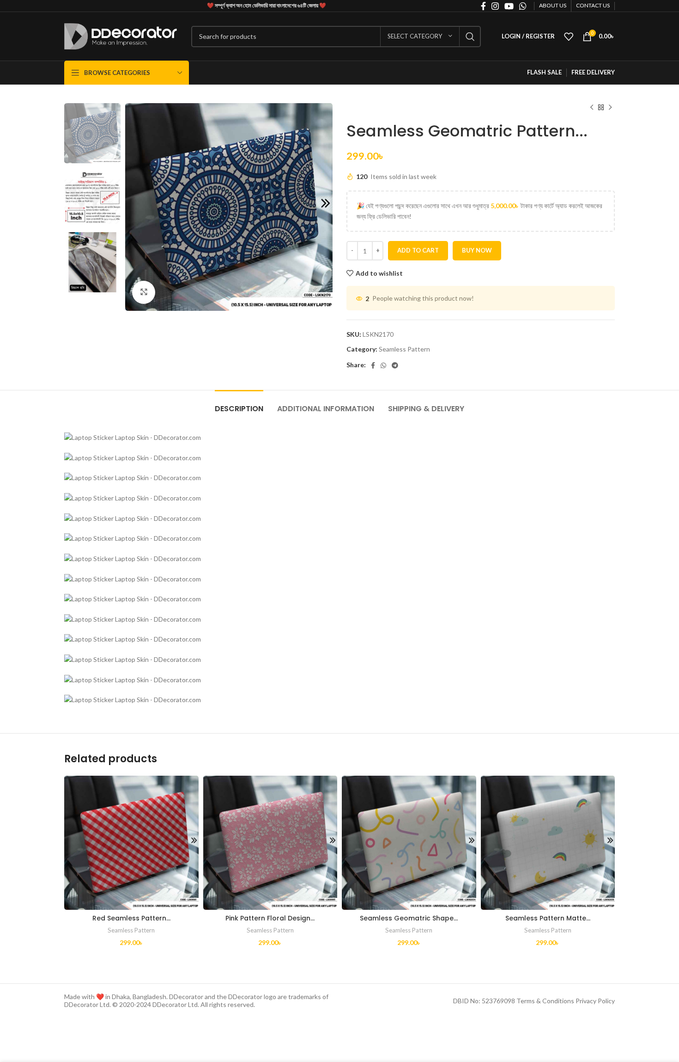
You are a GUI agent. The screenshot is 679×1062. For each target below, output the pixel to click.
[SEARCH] (470, 36)
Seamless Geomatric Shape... (409, 918)
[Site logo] (120, 35)
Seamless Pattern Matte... (547, 918)
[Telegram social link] (395, 365)
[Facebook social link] (373, 365)
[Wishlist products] (568, 36)
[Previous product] (591, 107)
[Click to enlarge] (143, 292)
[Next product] (610, 107)
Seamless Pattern (404, 349)
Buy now (477, 250)
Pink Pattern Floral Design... (270, 918)
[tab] (239, 404)
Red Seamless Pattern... (131, 918)
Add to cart (418, 250)
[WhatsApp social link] (383, 365)
